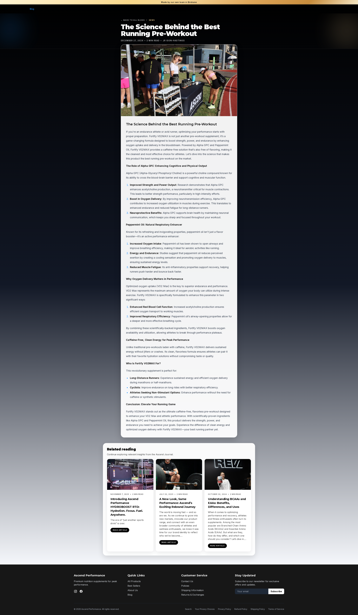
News (152, 20)
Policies (185, 585)
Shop (10, 9)
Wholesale (42, 9)
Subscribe (276, 591)
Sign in (325, 9)
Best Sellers (134, 585)
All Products (134, 581)
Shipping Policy (258, 609)
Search (188, 609)
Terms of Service (276, 609)
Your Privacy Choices (205, 609)
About (23, 9)
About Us (133, 590)
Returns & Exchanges (192, 594)
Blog (32, 9)
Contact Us (187, 581)
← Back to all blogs (133, 20)
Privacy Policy (224, 609)
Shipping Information (192, 590)
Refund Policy (240, 609)
